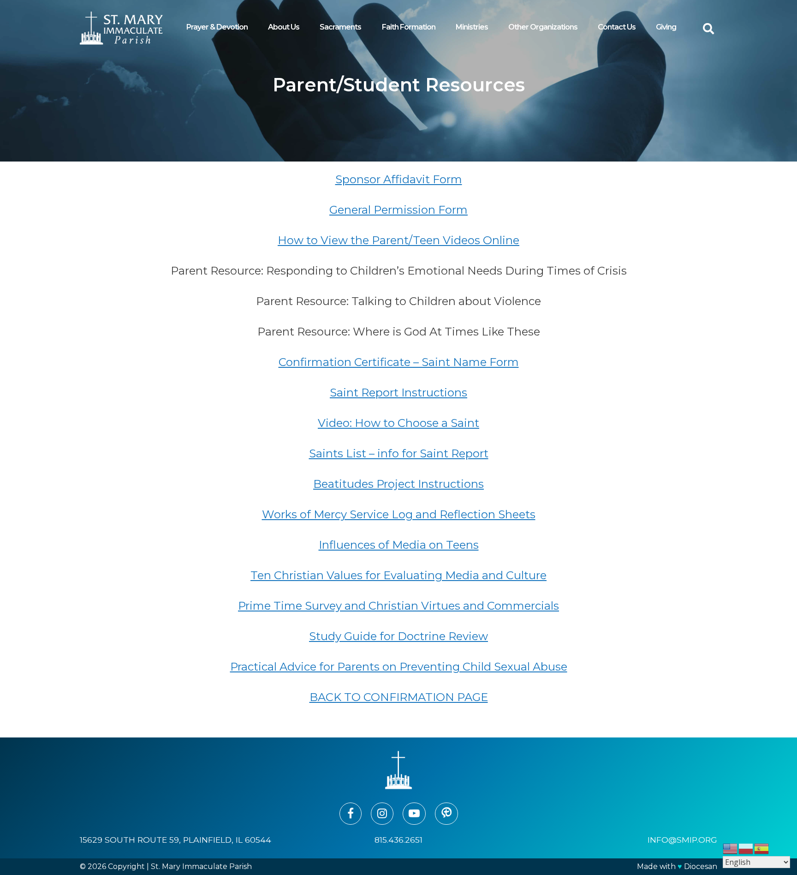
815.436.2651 (398, 840)
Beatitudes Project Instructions (398, 484)
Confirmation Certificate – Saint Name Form (399, 362)
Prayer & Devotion (217, 27)
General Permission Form (398, 209)
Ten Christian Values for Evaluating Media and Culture (398, 575)
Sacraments (340, 27)
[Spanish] (762, 848)
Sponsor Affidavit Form (398, 179)
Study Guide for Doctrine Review (398, 636)
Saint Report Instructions (398, 392)
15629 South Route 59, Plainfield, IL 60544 (175, 840)
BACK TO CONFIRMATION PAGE (398, 697)
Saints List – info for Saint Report (398, 453)
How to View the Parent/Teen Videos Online (398, 240)
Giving (666, 27)
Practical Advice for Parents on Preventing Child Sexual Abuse (398, 666)
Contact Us (617, 27)
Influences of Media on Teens (399, 544)
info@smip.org (682, 840)
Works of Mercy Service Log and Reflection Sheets (398, 514)
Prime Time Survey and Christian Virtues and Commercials (398, 605)
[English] (730, 848)
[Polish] (746, 848)
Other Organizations (542, 27)
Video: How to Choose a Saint (398, 423)
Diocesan (700, 866)
